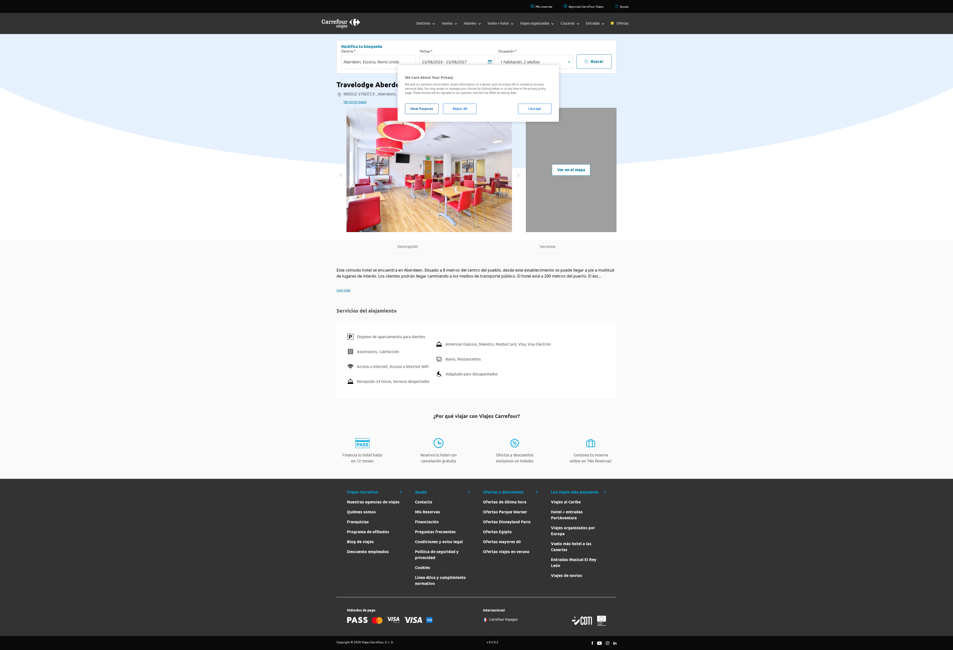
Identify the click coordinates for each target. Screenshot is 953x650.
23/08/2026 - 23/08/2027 (444, 62)
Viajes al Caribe (566, 502)
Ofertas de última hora (504, 502)
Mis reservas (544, 6)
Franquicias (358, 522)
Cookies (422, 567)
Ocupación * (507, 51)
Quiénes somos (361, 512)
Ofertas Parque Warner (505, 512)
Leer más (343, 290)
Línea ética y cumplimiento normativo (440, 580)
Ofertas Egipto (497, 531)
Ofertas (622, 23)
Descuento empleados (368, 551)
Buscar (597, 61)
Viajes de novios (566, 575)
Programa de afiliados (368, 531)
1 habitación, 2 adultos (520, 62)
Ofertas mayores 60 (502, 541)
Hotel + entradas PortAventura (567, 515)
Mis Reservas (427, 512)
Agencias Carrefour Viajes (586, 6)
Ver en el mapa (354, 102)
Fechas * (426, 51)
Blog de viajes (360, 541)
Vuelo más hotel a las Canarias (571, 546)
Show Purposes (421, 109)
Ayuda (624, 6)
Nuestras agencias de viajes (373, 502)
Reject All (460, 109)
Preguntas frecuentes (435, 531)
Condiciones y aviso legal (439, 541)
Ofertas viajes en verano (506, 551)
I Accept (534, 109)
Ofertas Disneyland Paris (507, 522)
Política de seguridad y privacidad (437, 554)
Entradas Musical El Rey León (573, 562)
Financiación (427, 522)
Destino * (348, 51)
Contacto (423, 502)
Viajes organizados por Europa (573, 531)
